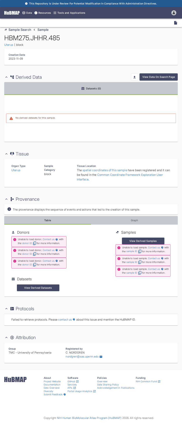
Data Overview (52, 387)
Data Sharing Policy (108, 384)
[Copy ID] (36, 23)
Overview (102, 381)
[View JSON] (175, 22)
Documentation (52, 384)
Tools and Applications (71, 12)
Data (29, 12)
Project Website (52, 381)
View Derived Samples (143, 240)
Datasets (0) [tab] (93, 88)
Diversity (48, 391)
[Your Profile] (174, 13)
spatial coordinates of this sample (104, 170)
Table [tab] (47, 220)
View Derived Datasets (38, 287)
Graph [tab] (134, 220)
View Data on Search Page (158, 76)
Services (72, 384)
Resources (44, 12)
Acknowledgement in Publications (115, 387)
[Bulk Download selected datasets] (134, 77)
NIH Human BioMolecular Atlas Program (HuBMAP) (89, 418)
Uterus (8, 44)
